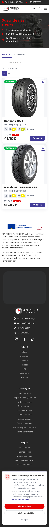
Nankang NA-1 (13, 121)
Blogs (24, 352)
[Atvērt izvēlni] (45, 8)
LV (34, 8)
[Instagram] (16, 339)
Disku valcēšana (25, 415)
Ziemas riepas (24, 452)
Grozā (39, 138)
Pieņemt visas (24, 506)
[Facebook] (24, 339)
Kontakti (24, 377)
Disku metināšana (24, 423)
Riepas (24, 443)
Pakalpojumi (24, 388)
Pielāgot (24, 519)
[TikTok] (33, 339)
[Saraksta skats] (9, 73)
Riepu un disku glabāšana (24, 397)
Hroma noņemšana (24, 432)
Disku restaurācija (24, 410)
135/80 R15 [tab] (7, 55)
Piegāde (24, 365)
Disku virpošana (24, 419)
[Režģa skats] (4, 73)
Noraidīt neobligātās (24, 513)
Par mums (24, 373)
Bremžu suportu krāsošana (24, 427)
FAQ (25, 369)
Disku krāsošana (25, 402)
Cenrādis (24, 360)
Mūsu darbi (24, 356)
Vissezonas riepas (24, 456)
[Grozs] (40, 8)
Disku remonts (24, 406)
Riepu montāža (24, 393)
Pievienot (19, 55)
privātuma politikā (20, 500)
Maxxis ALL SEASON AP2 (20, 187)
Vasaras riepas (24, 447)
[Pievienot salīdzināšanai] (43, 82)
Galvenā (24, 347)
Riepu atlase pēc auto (24, 460)
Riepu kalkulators (24, 464)
